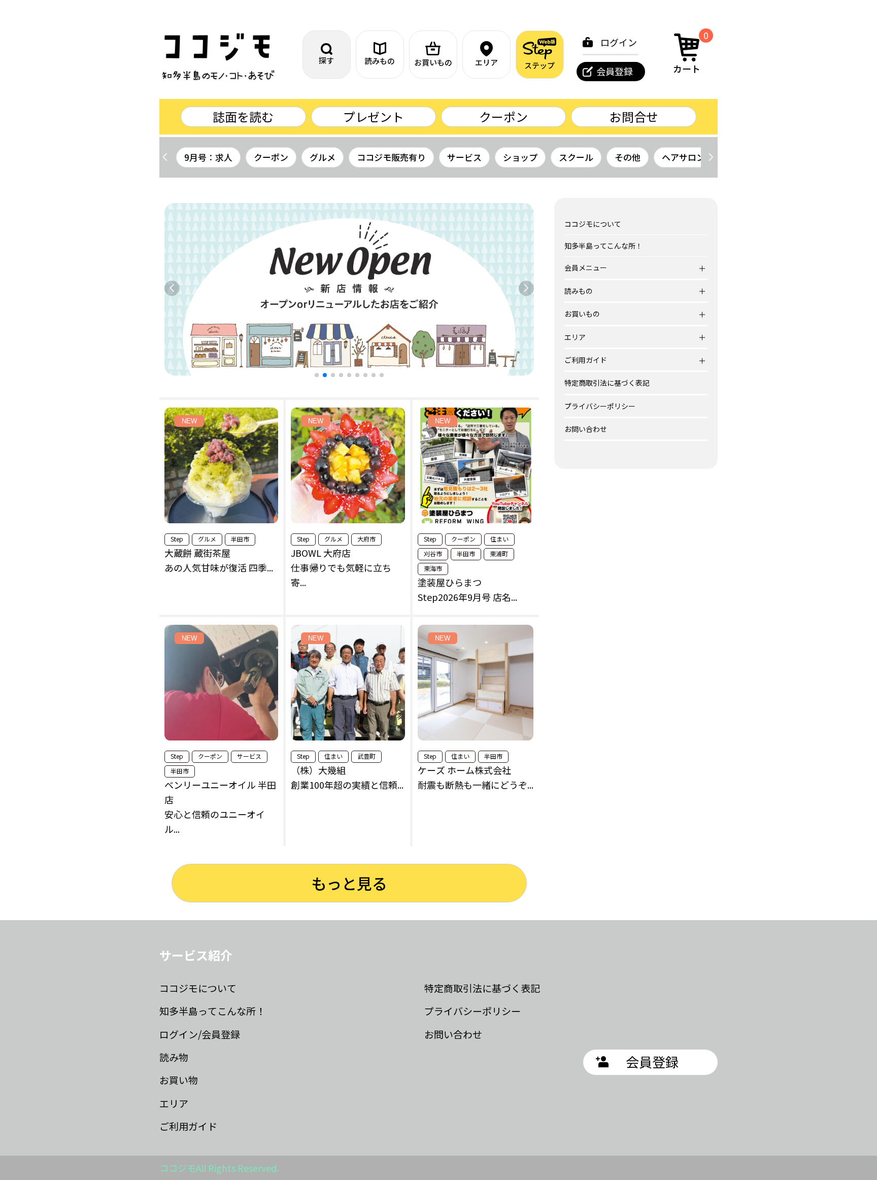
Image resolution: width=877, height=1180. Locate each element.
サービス (464, 157)
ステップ (539, 65)
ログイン (618, 42)
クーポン (503, 116)
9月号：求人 (208, 157)
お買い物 (178, 1080)
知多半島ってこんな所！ (603, 246)
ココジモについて (592, 224)
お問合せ (634, 116)
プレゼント (373, 116)
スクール (576, 157)
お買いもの (433, 62)
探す (326, 60)
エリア (486, 62)
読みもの (379, 60)
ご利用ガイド (188, 1126)
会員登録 (614, 71)
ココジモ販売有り (391, 157)
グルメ (322, 157)
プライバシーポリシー (599, 406)
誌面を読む (243, 116)
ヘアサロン (683, 157)
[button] (711, 157)
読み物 (173, 1057)
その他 (627, 157)
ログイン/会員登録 (199, 1034)
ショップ (520, 157)
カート (691, 52)
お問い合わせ (585, 429)
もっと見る (349, 883)
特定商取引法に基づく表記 (607, 383)
